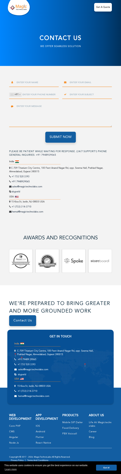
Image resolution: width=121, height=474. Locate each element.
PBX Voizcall (69, 434)
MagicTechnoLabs (42, 457)
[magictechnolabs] (18, 7)
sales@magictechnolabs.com (27, 187)
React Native (43, 443)
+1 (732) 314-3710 (21, 207)
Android (40, 432)
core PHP (15, 426)
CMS (12, 432)
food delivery (70, 428)
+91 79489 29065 (27, 359)
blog (91, 437)
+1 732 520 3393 (21, 176)
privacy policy (17, 460)
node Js (14, 443)
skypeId (16, 192)
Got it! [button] (106, 467)
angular (13, 437)
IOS (38, 426)
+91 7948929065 (46, 155)
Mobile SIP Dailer (72, 422)
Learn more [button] (11, 469)
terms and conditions (37, 460)
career (93, 432)
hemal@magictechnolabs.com (27, 212)
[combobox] (15, 95)
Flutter (40, 437)
